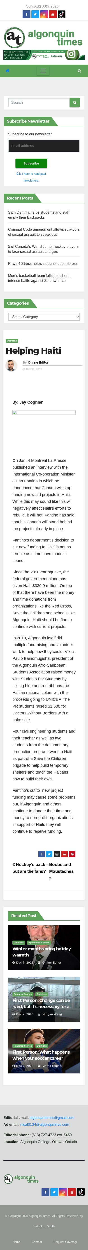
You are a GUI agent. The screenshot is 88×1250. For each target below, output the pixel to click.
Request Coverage (65, 1242)
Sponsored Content (38, 942)
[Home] (8, 71)
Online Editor (38, 362)
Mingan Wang (52, 1014)
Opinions (12, 340)
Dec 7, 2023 (25, 962)
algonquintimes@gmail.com (52, 1118)
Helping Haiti (33, 350)
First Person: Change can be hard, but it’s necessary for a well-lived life (41, 1006)
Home (16, 1242)
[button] (79, 70)
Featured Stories (23, 994)
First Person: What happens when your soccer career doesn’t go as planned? (41, 1058)
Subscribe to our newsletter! (30, 134)
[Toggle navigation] (43, 71)
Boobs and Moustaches (61, 868)
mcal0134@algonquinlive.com (44, 1124)
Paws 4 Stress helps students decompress (43, 264)
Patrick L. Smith (44, 1226)
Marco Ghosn (51, 1066)
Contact (37, 1242)
